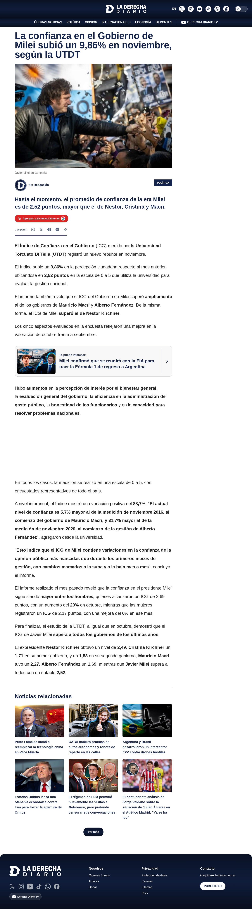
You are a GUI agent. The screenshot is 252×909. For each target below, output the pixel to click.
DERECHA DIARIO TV (202, 22)
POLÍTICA (73, 22)
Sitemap (146, 887)
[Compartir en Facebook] (49, 230)
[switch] (241, 9)
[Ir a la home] (126, 9)
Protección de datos (154, 875)
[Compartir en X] (41, 230)
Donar (93, 887)
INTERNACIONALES (116, 22)
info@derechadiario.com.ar (218, 875)
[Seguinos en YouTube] (200, 9)
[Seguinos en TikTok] (208, 9)
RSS (144, 893)
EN (174, 8)
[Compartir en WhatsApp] (33, 230)
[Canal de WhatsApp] (48, 886)
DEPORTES (164, 22)
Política (163, 182)
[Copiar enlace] (65, 230)
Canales (147, 881)
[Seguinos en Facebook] (226, 9)
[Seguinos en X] (182, 9)
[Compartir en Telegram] (57, 230)
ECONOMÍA (143, 22)
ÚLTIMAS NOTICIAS (48, 22)
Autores (94, 881)
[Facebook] (57, 886)
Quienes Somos (99, 875)
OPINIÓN (91, 22)
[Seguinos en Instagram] (191, 9)
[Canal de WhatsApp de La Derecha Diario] (217, 9)
